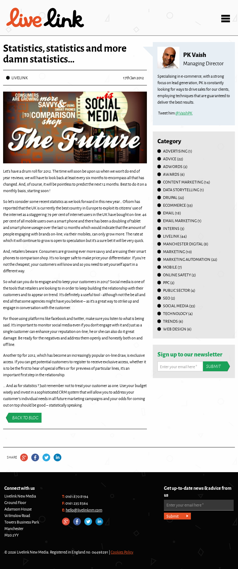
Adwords (173, 166)
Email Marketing (180, 220)
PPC (166, 282)
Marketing (174, 251)
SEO (166, 298)
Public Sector (176, 290)
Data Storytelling (181, 189)
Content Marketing (183, 182)
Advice (169, 159)
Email (168, 213)
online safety (177, 275)
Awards (171, 174)
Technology (175, 313)
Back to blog (25, 418)
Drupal (170, 197)
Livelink (45, 18)
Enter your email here (178, 366)
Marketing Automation (186, 259)
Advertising (175, 151)
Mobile (170, 267)
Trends (170, 321)
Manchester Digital (183, 244)
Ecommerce (174, 205)
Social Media (175, 305)
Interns (171, 228)
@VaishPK (183, 113)
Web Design (174, 329)
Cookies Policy (122, 552)
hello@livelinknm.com (84, 510)
